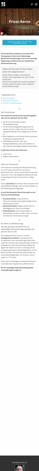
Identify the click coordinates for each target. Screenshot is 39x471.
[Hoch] (19, 108)
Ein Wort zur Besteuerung (12, 103)
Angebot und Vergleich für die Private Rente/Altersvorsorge (19, 42)
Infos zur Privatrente (10, 100)
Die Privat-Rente (9, 98)
